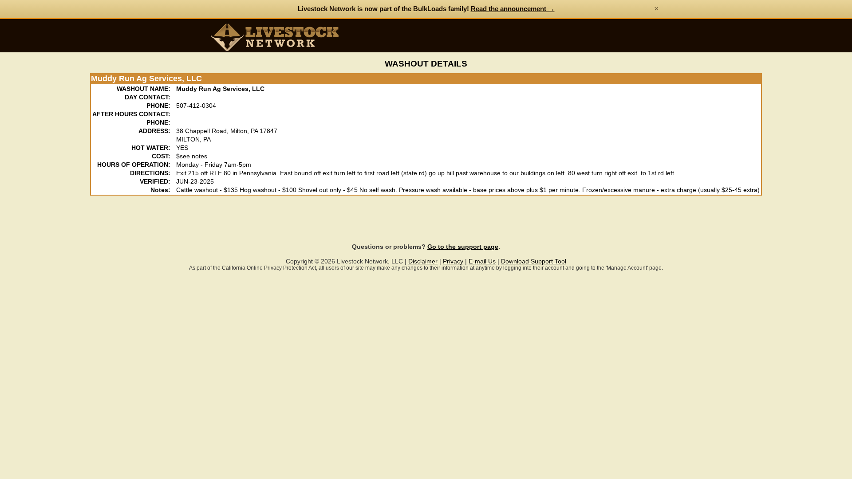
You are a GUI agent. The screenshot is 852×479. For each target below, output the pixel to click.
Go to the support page (462, 246)
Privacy (453, 261)
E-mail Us (482, 261)
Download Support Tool (533, 261)
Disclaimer (423, 261)
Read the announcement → (513, 8)
